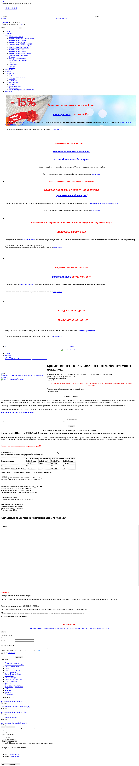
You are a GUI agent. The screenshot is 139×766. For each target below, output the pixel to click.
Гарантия (5, 22)
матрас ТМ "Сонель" (26, 284)
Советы (11, 75)
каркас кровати (62, 276)
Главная (7, 31)
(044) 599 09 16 (6, 412)
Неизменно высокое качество (71, 151)
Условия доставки (15, 86)
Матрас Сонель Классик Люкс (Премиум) (15, 706)
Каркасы (12, 68)
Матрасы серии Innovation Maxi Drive (22, 38)
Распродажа (13, 64)
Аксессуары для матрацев (18, 60)
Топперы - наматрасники (17, 59)
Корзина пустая (61, 18)
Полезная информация (17, 77)
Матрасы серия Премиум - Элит (20, 46)
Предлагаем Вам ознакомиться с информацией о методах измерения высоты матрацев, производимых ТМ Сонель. (69, 628)
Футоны (12, 57)
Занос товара (13, 88)
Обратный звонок (8, 727)
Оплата (11, 84)
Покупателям (9, 73)
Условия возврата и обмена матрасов (21, 90)
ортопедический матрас (71, 195)
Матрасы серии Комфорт (17, 51)
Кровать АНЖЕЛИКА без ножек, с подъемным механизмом (26, 359)
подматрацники (10, 124)
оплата (22, 24)
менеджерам (57, 129)
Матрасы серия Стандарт (17, 40)
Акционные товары (16, 37)
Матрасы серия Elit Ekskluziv (19, 48)
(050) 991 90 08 (28, 412)
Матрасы (8, 35)
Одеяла (11, 62)
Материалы (9, 69)
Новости (8, 71)
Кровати (12, 66)
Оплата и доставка (11, 82)
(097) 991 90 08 (17, 412)
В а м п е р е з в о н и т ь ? (10, 764)
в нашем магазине (28, 240)
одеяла (20, 124)
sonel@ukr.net (14, 756)
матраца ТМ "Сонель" (27, 122)
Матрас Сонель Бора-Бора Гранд (12, 701)
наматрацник (62, 114)
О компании (9, 33)
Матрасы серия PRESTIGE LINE (20, 44)
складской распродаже (87, 330)
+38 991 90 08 (11, 7)
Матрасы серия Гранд (16, 49)
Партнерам (13, 80)
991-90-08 (14, 754)
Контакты (8, 91)
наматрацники (125, 122)
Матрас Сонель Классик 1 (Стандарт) (14, 723)
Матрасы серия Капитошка (18, 55)
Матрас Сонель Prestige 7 (9, 717)
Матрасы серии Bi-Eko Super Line (20, 53)
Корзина (4, 18)
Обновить (11, 653)
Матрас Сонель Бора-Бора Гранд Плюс (14, 712)
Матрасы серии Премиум (18, 42)
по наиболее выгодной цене (71, 159)
